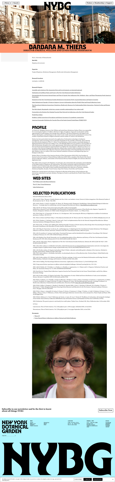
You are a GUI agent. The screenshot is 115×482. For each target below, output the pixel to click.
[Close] (112, 479)
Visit (31, 422)
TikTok (107, 426)
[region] (57, 479)
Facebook (108, 423)
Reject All (88, 479)
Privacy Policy (91, 424)
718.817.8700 (93, 422)
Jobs (88, 426)
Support (109, 3)
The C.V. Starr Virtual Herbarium (42, 184)
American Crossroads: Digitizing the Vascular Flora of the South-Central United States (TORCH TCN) (59, 120)
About (45, 423)
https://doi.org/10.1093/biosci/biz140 (84, 282)
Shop (45, 424)
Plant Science (34, 425)
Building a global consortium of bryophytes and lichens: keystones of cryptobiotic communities (58, 117)
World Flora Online (37, 114)
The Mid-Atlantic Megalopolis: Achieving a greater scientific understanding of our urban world (57, 109)
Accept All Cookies (98, 479)
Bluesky (108, 424)
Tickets (89, 3)
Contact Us (90, 423)
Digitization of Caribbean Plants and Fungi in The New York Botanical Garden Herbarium (56, 92)
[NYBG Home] (57, 6)
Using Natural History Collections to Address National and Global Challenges (55, 318)
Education (46, 422)
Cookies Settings (78, 479)
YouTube (108, 425)
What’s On (33, 423)
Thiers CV (37, 316)
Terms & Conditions (92, 425)
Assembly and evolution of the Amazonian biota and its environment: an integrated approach (57, 90)
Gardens (32, 424)
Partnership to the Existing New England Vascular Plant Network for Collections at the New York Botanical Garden (63, 112)
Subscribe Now (105, 410)
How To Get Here (72, 424)
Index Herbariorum (38, 187)
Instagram (108, 422)
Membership (99, 3)
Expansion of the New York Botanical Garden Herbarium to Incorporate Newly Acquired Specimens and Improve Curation (65, 99)
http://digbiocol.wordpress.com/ (88, 205)
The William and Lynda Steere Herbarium (44, 181)
